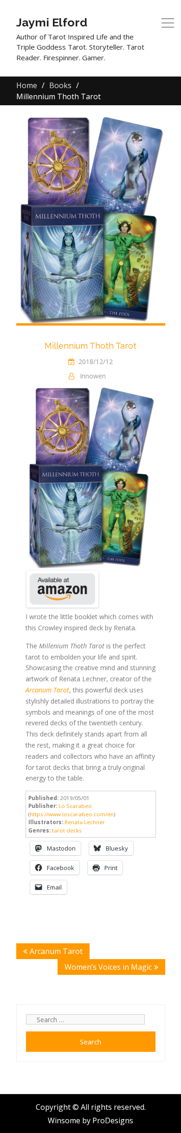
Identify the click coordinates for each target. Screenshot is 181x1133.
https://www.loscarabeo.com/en (72, 814)
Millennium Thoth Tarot (90, 346)
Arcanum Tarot (56, 951)
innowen (93, 375)
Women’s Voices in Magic (108, 967)
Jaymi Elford (51, 22)
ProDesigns (112, 1120)
